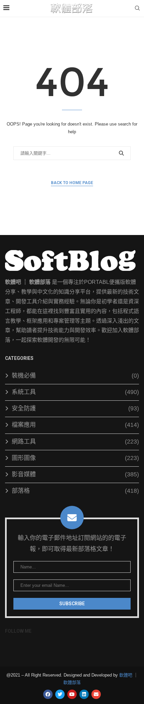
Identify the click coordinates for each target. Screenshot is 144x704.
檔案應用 (75, 424)
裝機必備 (75, 375)
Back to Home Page (72, 182)
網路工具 (75, 441)
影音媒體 (75, 474)
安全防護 (75, 408)
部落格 (75, 490)
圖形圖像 (75, 458)
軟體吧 (125, 675)
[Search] (137, 8)
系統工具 (75, 392)
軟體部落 (72, 682)
